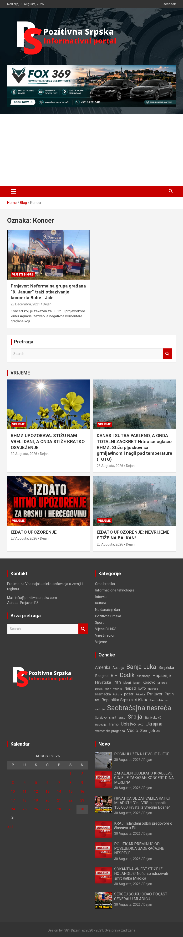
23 (82, 800)
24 (13, 809)
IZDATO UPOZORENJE (34, 532)
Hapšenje (161, 675)
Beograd (101, 676)
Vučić (132, 730)
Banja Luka (141, 666)
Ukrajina (154, 724)
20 (47, 800)
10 (13, 791)
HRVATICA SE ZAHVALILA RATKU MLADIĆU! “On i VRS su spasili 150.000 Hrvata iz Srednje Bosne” (142, 803)
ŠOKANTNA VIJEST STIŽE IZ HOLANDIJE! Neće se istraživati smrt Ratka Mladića (141, 873)
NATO (142, 688)
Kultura (100, 603)
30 (82, 809)
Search (167, 353)
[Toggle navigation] (13, 191)
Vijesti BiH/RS (23, 274)
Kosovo (148, 682)
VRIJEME (20, 373)
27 (47, 809)
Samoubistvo (158, 700)
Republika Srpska (117, 700)
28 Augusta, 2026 (110, 466)
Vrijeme (18, 424)
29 (70, 809)
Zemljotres (150, 730)
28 (59, 809)
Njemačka (103, 694)
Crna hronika (105, 584)
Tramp (114, 724)
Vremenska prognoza (110, 731)
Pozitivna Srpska (108, 616)
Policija (117, 694)
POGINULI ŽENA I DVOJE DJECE (141, 754)
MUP (108, 688)
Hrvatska (103, 682)
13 (47, 791)
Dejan (47, 304)
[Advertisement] (91, 149)
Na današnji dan (107, 609)
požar (128, 694)
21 (59, 800)
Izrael (136, 682)
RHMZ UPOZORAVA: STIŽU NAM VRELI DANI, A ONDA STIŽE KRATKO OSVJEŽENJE (48, 441)
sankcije (100, 709)
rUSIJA (141, 700)
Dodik (127, 675)
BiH (114, 675)
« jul (10, 827)
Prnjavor (155, 694)
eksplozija (143, 676)
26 (36, 809)
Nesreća (153, 688)
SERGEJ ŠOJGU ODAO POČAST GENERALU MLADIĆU (140, 896)
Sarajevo (101, 717)
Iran (117, 682)
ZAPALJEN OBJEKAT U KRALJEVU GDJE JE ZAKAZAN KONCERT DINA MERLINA (144, 778)
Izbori (127, 682)
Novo (104, 744)
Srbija (135, 716)
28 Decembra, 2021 (25, 304)
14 (59, 791)
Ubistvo (128, 724)
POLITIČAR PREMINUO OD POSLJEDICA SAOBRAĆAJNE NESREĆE (139, 848)
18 (24, 800)
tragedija (101, 724)
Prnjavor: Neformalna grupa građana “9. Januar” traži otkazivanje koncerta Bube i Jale (48, 291)
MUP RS (117, 688)
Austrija (118, 668)
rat (97, 700)
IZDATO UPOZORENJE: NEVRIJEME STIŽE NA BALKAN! (133, 535)
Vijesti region (105, 635)
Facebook (169, 4)
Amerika (102, 667)
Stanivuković (152, 717)
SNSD (122, 717)
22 (70, 800)
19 (36, 800)
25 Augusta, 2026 (110, 544)
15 (70, 791)
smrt (112, 717)
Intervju (101, 597)
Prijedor (140, 694)
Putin (169, 694)
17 (13, 800)
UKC (140, 724)
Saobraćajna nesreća (139, 708)
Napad (130, 688)
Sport (99, 622)
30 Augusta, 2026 (24, 454)
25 (24, 809)
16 (82, 791)
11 (24, 791)
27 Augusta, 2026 (24, 538)
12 (36, 791)
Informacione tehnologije (114, 590)
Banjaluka (166, 667)
